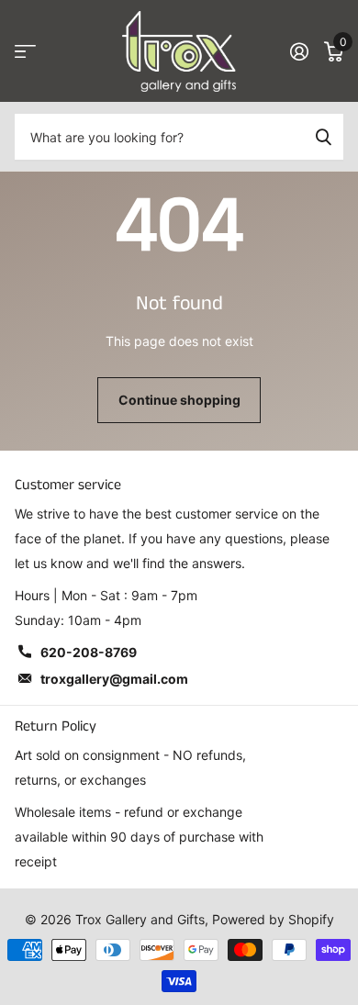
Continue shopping (179, 400)
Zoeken (323, 137)
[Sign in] (298, 51)
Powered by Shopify (273, 919)
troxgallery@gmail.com (114, 679)
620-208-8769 (88, 652)
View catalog (25, 52)
